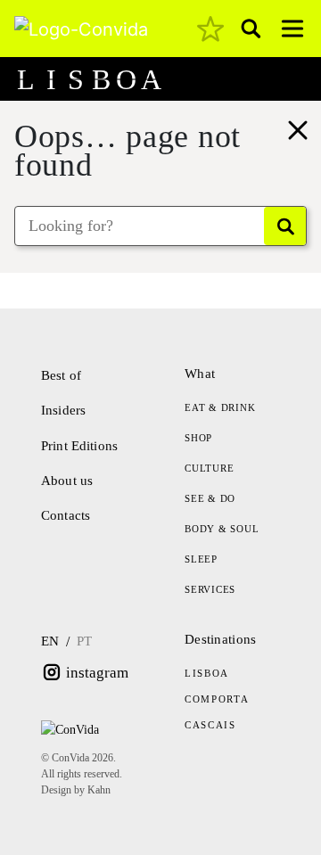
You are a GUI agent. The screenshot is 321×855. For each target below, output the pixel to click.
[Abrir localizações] (296, 79)
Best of (61, 375)
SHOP (198, 437)
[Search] (285, 226)
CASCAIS (210, 724)
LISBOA (207, 673)
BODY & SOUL (222, 528)
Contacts (65, 515)
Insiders (63, 410)
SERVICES (210, 589)
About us (67, 480)
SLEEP (201, 559)
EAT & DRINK (220, 407)
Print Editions (79, 446)
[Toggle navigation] (292, 28)
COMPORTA (217, 699)
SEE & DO (210, 498)
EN (50, 641)
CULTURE (209, 468)
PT (84, 641)
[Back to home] (297, 127)
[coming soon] (210, 28)
